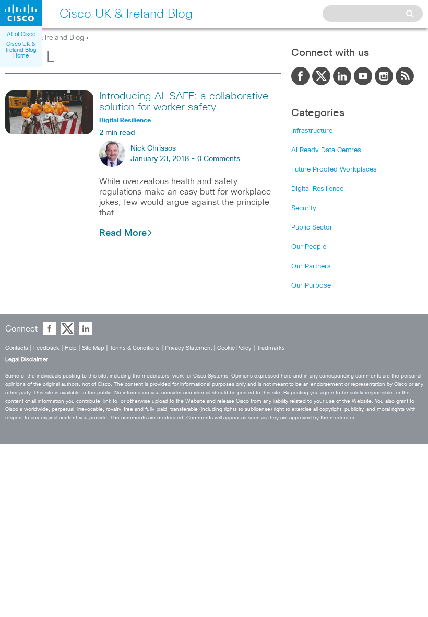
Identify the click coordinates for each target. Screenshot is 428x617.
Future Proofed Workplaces (334, 169)
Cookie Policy (234, 348)
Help (71, 348)
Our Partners (311, 266)
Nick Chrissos (153, 148)
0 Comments (218, 159)
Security (303, 208)
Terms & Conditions (135, 348)
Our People (308, 247)
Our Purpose (311, 285)
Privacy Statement (188, 348)
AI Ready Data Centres (326, 150)
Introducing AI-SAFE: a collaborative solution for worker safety (183, 101)
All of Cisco (21, 34)
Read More (123, 233)
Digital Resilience (317, 189)
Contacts (16, 348)
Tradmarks (271, 348)
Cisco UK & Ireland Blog (44, 37)
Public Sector (311, 227)
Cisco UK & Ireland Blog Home (21, 50)
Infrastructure (311, 131)
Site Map (93, 348)
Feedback (46, 348)
